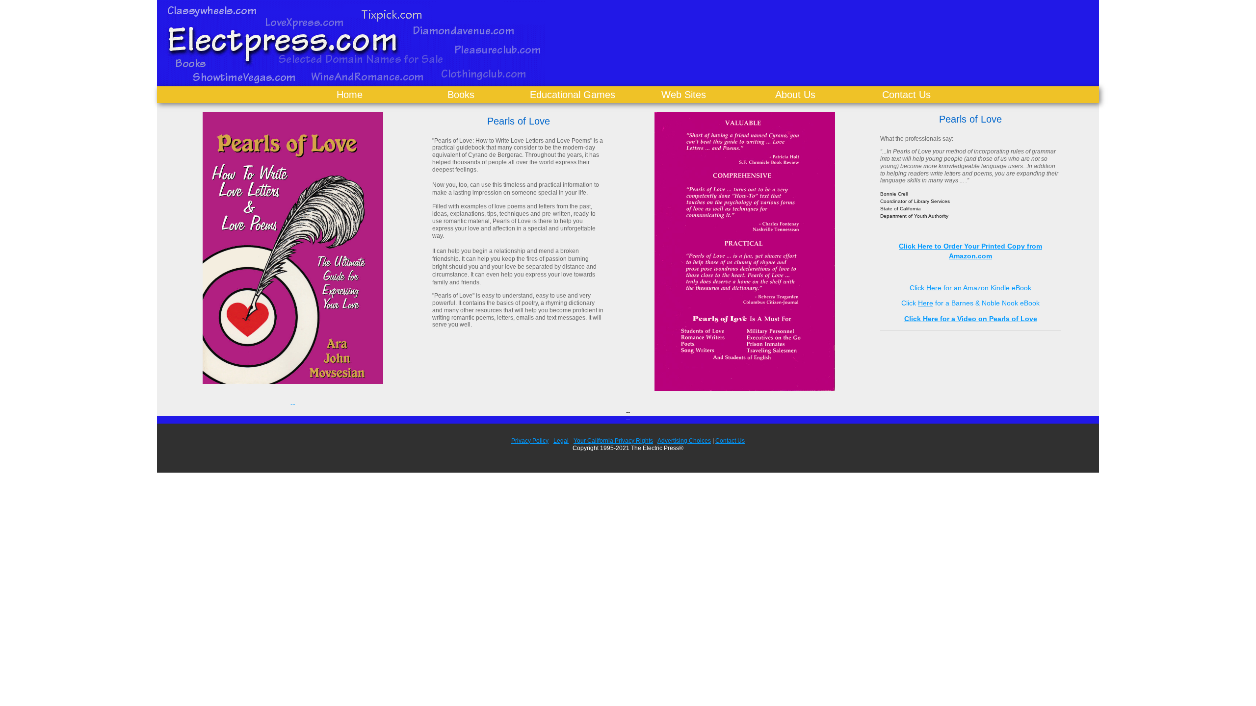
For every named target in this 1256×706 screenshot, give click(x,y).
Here (934, 288)
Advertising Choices (684, 440)
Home (350, 94)
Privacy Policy (530, 440)
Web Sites (683, 94)
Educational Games (572, 94)
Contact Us (906, 94)
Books (460, 94)
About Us (795, 94)
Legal (561, 440)
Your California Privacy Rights (613, 440)
